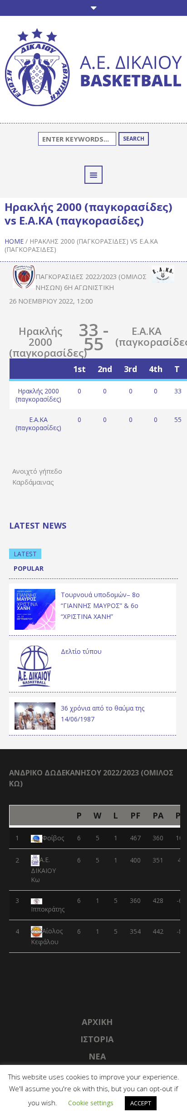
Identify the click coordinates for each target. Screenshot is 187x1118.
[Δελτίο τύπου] (35, 665)
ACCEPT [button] (140, 1103)
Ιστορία (96, 1039)
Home (14, 241)
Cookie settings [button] (90, 1102)
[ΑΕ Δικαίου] (93, 68)
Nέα (97, 1056)
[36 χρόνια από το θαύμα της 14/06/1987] (35, 715)
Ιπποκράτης (47, 909)
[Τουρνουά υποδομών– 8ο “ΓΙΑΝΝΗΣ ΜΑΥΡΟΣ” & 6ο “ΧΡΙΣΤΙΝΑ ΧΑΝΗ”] (35, 608)
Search (133, 138)
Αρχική (97, 1022)
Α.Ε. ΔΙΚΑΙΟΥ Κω (43, 870)
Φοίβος (53, 838)
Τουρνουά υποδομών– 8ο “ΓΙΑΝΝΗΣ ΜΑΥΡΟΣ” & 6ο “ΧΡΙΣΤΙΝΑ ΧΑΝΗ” (100, 605)
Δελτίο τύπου (81, 651)
